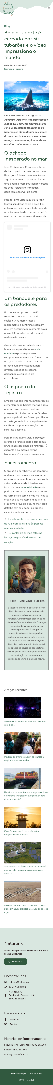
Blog (7, 26)
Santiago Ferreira (13, 69)
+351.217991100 (17, 987)
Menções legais (18, 1073)
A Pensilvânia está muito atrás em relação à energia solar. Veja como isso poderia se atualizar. (25, 870)
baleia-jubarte (29, 487)
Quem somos (15, 961)
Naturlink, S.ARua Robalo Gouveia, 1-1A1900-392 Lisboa (21, 995)
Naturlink (30, 1080)
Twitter (13, 1024)
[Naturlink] (8, 8)
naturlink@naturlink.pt (19, 982)
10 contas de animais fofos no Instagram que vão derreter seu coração (23, 537)
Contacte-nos (35, 1073)
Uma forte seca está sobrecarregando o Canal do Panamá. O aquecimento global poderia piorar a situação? (26, 796)
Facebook (15, 1019)
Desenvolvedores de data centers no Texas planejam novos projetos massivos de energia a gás (26, 909)
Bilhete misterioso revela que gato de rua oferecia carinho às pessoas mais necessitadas (26, 523)
